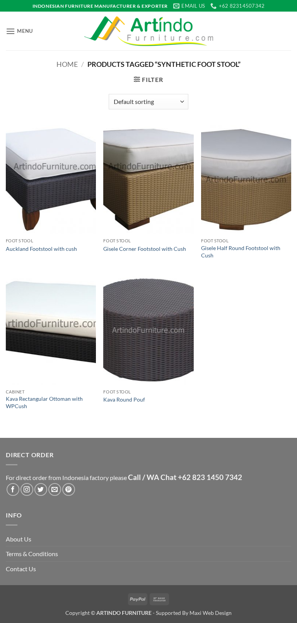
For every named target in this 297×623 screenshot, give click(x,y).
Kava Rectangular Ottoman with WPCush (44, 402)
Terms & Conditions (32, 553)
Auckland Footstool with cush (41, 248)
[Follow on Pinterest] (68, 489)
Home (67, 64)
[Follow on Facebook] (13, 489)
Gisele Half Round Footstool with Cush (240, 252)
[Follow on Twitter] (40, 489)
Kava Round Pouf (124, 399)
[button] (19, 31)
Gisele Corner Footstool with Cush (144, 248)
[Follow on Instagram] (26, 489)
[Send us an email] (54, 489)
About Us (18, 539)
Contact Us (21, 568)
